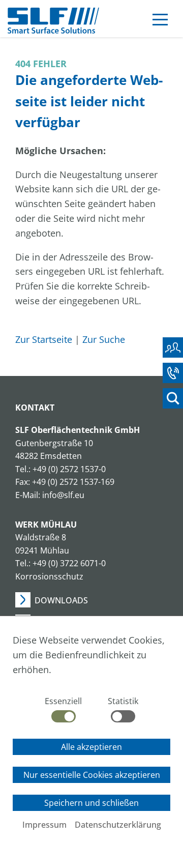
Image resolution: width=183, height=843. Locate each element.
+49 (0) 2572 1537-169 (73, 481)
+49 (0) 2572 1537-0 (69, 469)
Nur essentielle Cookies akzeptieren (91, 774)
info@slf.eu (63, 495)
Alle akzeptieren (91, 746)
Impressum (44, 824)
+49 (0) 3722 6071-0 (69, 563)
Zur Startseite (43, 339)
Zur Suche (103, 339)
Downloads (61, 600)
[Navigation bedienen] (160, 21)
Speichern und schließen (91, 802)
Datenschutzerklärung (118, 824)
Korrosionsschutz (49, 576)
